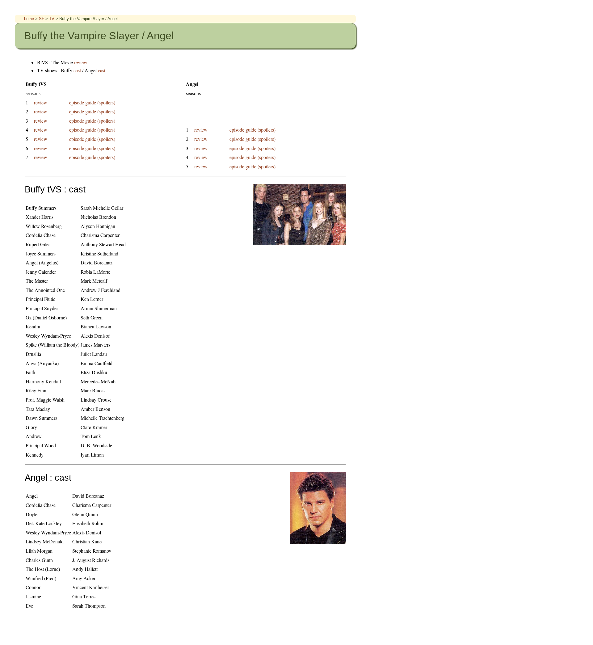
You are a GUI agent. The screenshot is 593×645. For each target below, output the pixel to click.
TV (52, 18)
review (80, 62)
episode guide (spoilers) (92, 102)
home (29, 18)
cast (78, 70)
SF (42, 18)
